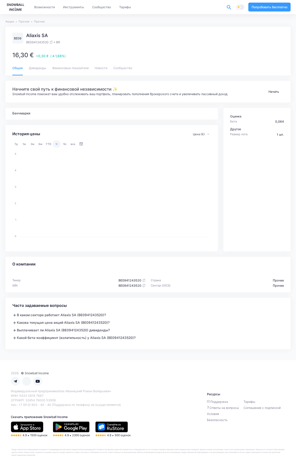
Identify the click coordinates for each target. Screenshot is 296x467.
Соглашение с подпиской (262, 408)
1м (24, 144)
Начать (273, 91)
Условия (213, 414)
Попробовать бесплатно (269, 7)
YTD (48, 144)
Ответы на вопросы (224, 408)
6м (40, 144)
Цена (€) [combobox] (199, 134)
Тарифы (249, 402)
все (73, 144)
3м (32, 144)
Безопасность (217, 420)
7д (16, 144)
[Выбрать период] (81, 144)
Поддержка (219, 402)
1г (56, 144)
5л (64, 144)
